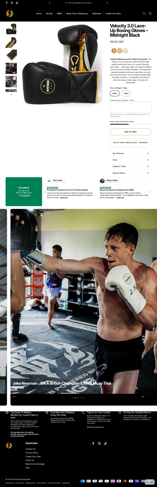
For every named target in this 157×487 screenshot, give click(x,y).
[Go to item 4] (11, 68)
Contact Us (31, 449)
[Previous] (49, 3)
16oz (126, 93)
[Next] (107, 3)
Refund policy (19, 483)
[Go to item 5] (11, 81)
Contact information (54, 483)
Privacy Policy (32, 452)
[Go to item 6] (11, 94)
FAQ (27, 468)
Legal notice (66, 483)
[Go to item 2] (11, 42)
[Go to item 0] (11, 29)
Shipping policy (30, 483)
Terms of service (41, 483)
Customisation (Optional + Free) (122, 100)
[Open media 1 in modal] (60, 65)
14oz (114, 93)
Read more (64, 197)
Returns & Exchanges (35, 464)
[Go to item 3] (11, 55)
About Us (30, 460)
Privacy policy (10, 483)
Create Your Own (33, 456)
